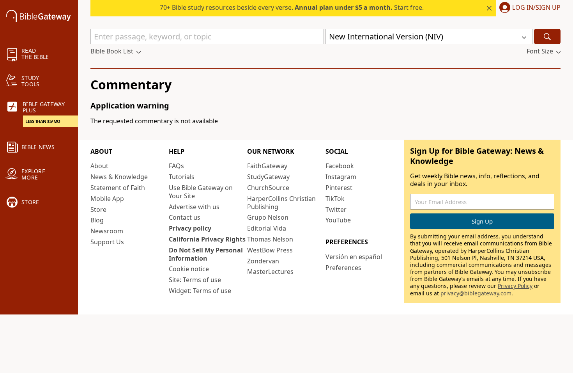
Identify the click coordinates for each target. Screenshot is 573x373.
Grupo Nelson (267, 217)
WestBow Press (270, 250)
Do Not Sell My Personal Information (206, 254)
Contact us (184, 217)
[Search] (547, 36)
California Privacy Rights (207, 239)
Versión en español (353, 256)
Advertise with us (194, 206)
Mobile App (107, 198)
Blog (97, 220)
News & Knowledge (119, 176)
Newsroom (106, 231)
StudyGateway (268, 176)
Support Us (107, 242)
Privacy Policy (515, 286)
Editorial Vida (266, 228)
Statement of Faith (117, 187)
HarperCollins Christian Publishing (281, 202)
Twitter (336, 209)
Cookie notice (189, 269)
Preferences (343, 267)
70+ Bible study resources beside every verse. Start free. (292, 7)
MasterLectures (270, 271)
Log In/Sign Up (536, 8)
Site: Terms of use (195, 279)
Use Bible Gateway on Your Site (201, 191)
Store (98, 209)
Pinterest (338, 187)
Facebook (339, 166)
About (99, 166)
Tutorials (182, 176)
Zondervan (263, 261)
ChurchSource (268, 187)
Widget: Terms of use (200, 290)
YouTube (338, 220)
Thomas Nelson (270, 239)
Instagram (340, 176)
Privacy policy (190, 228)
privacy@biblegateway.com (475, 293)
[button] (528, 8)
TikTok (335, 198)
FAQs (176, 166)
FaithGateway (267, 166)
